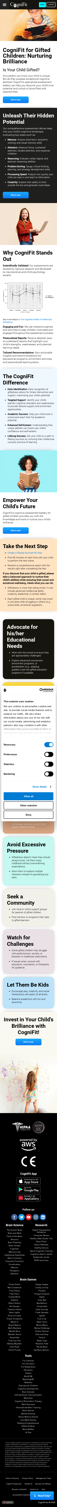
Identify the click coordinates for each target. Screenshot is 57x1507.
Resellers (28, 1383)
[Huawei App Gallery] (28, 1197)
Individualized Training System (28, 1395)
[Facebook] (14, 1217)
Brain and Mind (14, 1233)
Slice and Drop (41, 1334)
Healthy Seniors (41, 1248)
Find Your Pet (14, 1341)
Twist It (42, 1338)
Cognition (14, 1249)
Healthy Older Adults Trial (41, 1239)
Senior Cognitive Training (41, 1251)
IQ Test (28, 1432)
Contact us (34, 1489)
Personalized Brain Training (28, 1408)
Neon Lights (14, 1313)
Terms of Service (12, 1478)
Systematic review (41, 1257)
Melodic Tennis (14, 1334)
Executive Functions (15, 1261)
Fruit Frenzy (14, 1291)
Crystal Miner (14, 1297)
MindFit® (28, 1376)
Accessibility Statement (22, 1495)
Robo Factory (14, 1303)
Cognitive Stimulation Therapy (28, 1401)
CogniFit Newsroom (14, 1484)
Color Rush (14, 1347)
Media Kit (28, 1484)
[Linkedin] (42, 1217)
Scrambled (14, 1338)
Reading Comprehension (28, 1423)
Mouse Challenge (42, 1328)
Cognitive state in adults (41, 1254)
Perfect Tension (42, 1331)
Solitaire (14, 1300)
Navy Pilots (41, 1242)
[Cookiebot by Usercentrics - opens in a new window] (40, 690)
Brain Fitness (14, 1246)
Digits (41, 1297)
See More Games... (42, 1350)
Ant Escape (14, 1306)
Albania (8, 1502)
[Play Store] (28, 1189)
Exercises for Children (28, 1386)
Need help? (44, 1495)
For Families (28, 1361)
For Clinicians (28, 1364)
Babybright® (28, 1379)
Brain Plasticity (14, 1243)
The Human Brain (14, 1230)
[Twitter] (21, 1217)
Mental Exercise (28, 1414)
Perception (14, 1271)
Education (28, 1370)
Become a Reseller (19, 1489)
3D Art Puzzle (14, 1350)
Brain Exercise (28, 1392)
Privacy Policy (27, 1478)
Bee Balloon (42, 1303)
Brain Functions (15, 1258)
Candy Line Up (41, 1288)
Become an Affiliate (43, 1484)
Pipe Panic (14, 1294)
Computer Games (41, 1235)
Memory (14, 1268)
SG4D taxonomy (41, 1260)
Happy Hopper (41, 1284)
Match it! (14, 1322)
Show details (39, 786)
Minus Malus (42, 1325)
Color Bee (42, 1300)
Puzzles (41, 1291)
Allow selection (28, 805)
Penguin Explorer (42, 1294)
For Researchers (28, 1367)
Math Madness (14, 1328)
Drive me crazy (14, 1316)
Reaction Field (42, 1344)
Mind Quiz (28, 1398)
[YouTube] (28, 1217)
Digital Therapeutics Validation (41, 1231)
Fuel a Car (41, 1319)
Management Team (43, 1478)
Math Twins (42, 1322)
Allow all (28, 796)
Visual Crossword (14, 1319)
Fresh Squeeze (41, 1313)
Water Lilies (42, 1341)
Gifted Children (28, 1426)
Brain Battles (28, 1429)
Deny (28, 814)
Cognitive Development (28, 1389)
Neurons (14, 1240)
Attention (14, 1274)
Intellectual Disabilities (15, 1255)
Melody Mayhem (14, 1344)
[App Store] (28, 1181)
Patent (28, 1373)
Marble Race (14, 1331)
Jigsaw (42, 1316)
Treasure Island (14, 1310)
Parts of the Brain (14, 1236)
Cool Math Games (28, 1420)
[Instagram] (35, 1217)
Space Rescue (14, 1325)
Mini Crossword (14, 1288)
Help (43, 1489)
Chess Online (14, 1284)
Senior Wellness (41, 1245)
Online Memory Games (28, 1417)
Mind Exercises (28, 1404)
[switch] (48, 754)
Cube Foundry (42, 1310)
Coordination (14, 1264)
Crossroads (42, 1306)
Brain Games (28, 1411)
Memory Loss (15, 1252)
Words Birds (42, 1347)
